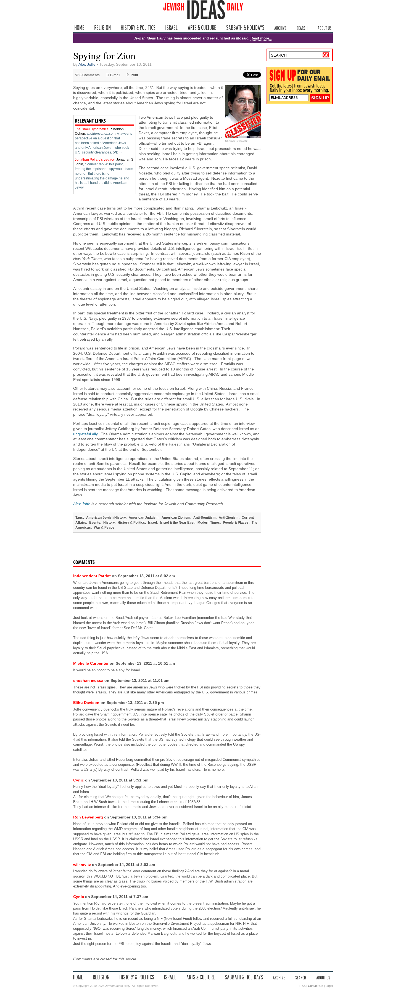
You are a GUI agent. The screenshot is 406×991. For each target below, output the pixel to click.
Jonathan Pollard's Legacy (95, 159)
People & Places (236, 522)
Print (134, 75)
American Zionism (176, 518)
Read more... (261, 38)
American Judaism (144, 518)
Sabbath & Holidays (245, 27)
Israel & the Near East (177, 522)
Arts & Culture (202, 27)
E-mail (115, 75)
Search (302, 27)
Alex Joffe (87, 64)
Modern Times (208, 522)
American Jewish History (106, 518)
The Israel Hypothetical (92, 129)
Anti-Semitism (204, 518)
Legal (329, 985)
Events (94, 522)
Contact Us (315, 985)
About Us (324, 27)
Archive (280, 27)
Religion (102, 27)
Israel (171, 27)
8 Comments (90, 75)
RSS (302, 985)
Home (79, 27)
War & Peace (104, 527)
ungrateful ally (85, 434)
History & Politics (138, 27)
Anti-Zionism (229, 518)
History (109, 522)
